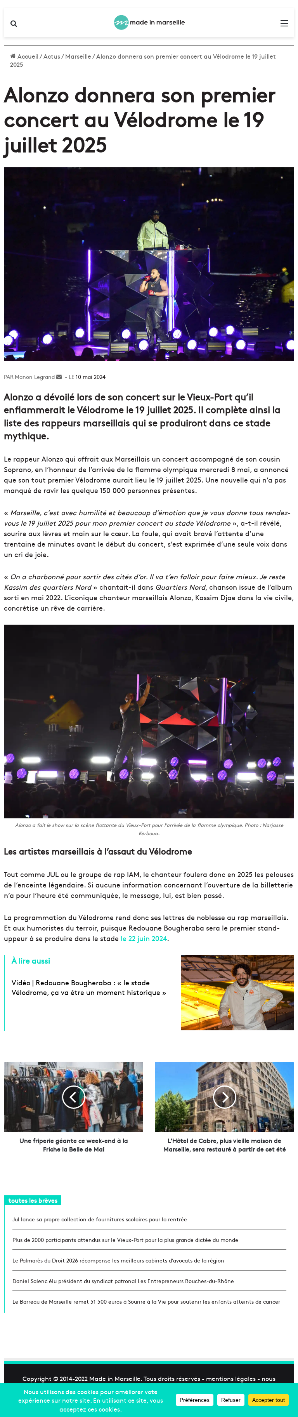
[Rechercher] (13, 25)
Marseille (78, 56)
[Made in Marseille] (149, 22)
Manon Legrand (35, 376)
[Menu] (284, 25)
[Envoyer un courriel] (59, 376)
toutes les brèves (33, 1200)
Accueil (27, 56)
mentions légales (231, 1378)
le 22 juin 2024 (144, 938)
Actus (51, 56)
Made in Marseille (114, 1378)
